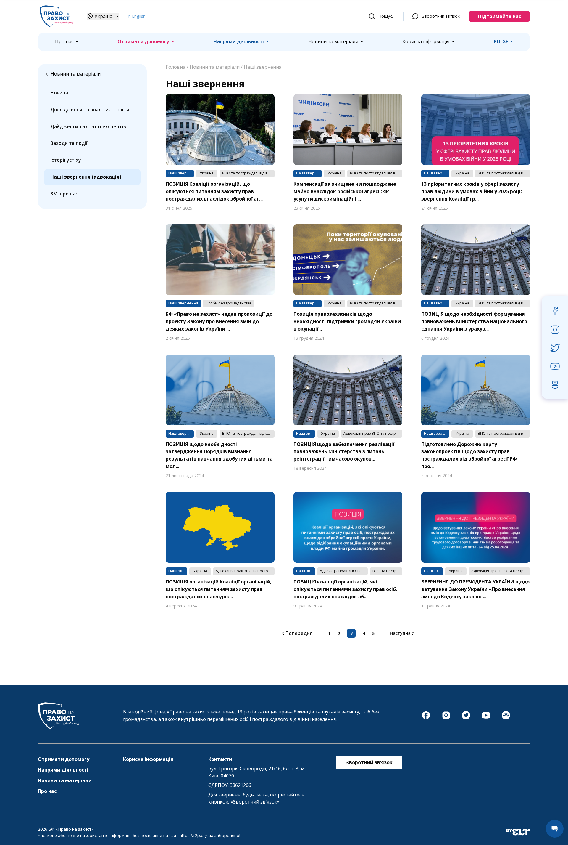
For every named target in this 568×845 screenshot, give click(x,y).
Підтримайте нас (499, 16)
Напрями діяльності (238, 42)
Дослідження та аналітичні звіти (89, 109)
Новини (59, 92)
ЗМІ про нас (64, 193)
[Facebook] (426, 718)
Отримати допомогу (143, 42)
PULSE (501, 42)
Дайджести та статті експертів (88, 126)
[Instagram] (446, 718)
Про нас (64, 42)
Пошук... (386, 16)
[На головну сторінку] (56, 25)
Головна (175, 67)
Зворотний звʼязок (441, 16)
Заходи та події (69, 143)
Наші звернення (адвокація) (85, 177)
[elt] (518, 832)
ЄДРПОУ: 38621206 (229, 785)
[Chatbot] (506, 718)
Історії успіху (65, 160)
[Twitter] (466, 718)
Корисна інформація (425, 42)
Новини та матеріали (333, 42)
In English (136, 16)
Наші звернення (262, 67)
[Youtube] (486, 718)
